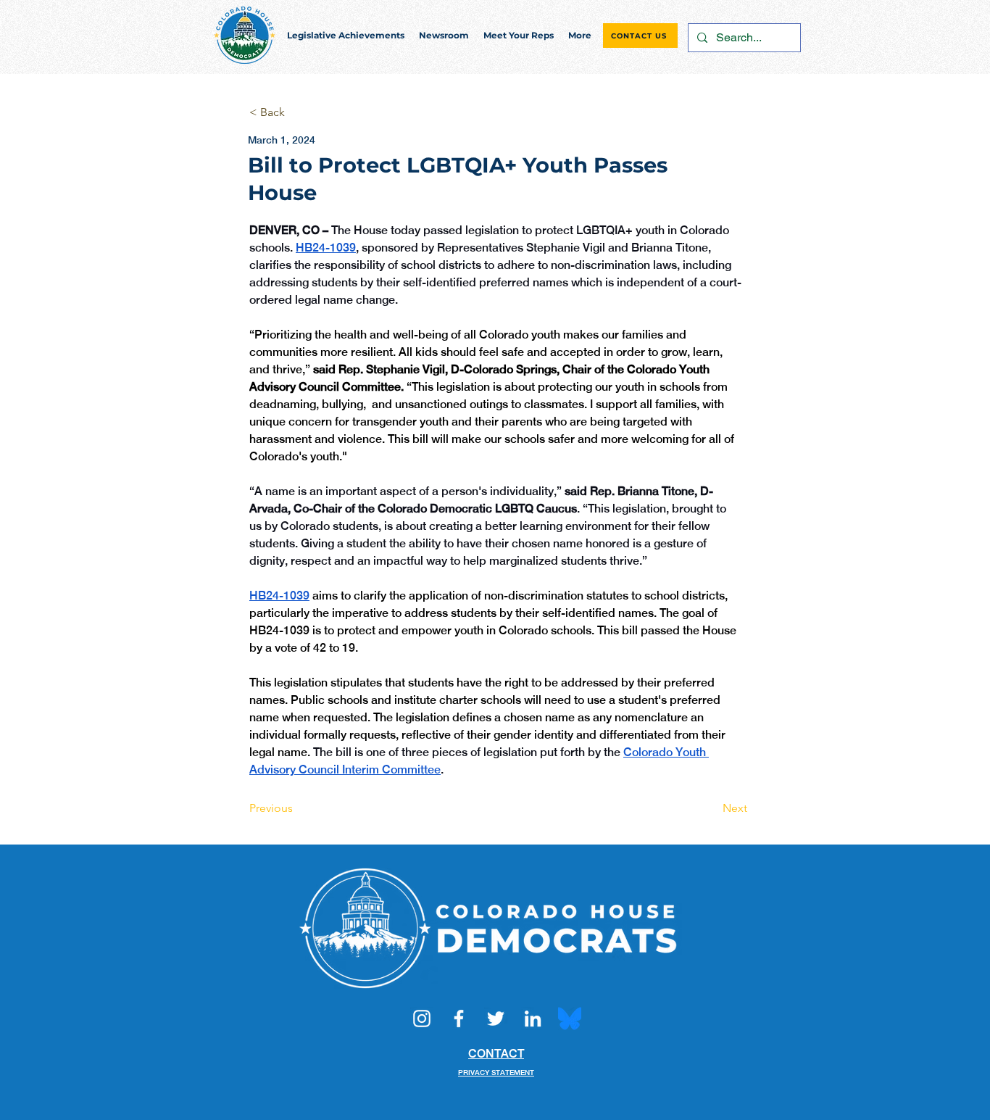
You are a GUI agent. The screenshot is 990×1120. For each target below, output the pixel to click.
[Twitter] (495, 1018)
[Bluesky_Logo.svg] (569, 1018)
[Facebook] (458, 1018)
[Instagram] (421, 1018)
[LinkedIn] (532, 1018)
